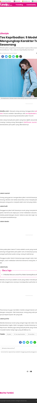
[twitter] (6, 56)
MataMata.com (27, 1)
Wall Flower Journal (30, 122)
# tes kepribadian (19, 334)
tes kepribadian (31, 113)
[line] (10, 56)
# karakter (31, 334)
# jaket (9, 334)
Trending (19, 5)
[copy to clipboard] (20, 56)
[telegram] (13, 56)
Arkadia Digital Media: (6, 1)
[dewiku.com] (6, 4)
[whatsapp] (17, 56)
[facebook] (2, 56)
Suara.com (17, 1)
